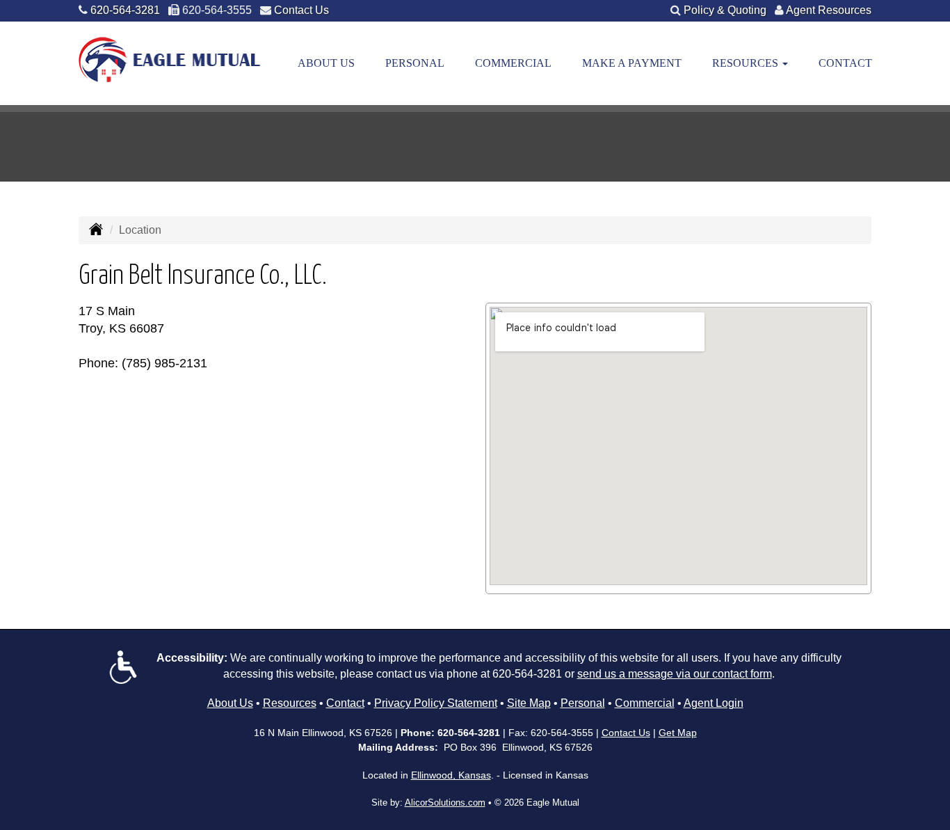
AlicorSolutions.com (445, 802)
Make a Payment (632, 63)
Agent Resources (828, 10)
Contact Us (301, 10)
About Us (326, 63)
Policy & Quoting (725, 10)
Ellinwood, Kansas (451, 775)
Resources (289, 703)
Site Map (529, 703)
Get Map (678, 732)
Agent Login (713, 703)
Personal (414, 63)
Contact (845, 63)
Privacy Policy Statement (435, 703)
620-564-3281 (125, 10)
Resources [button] (746, 63)
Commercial (513, 63)
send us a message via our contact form (674, 674)
